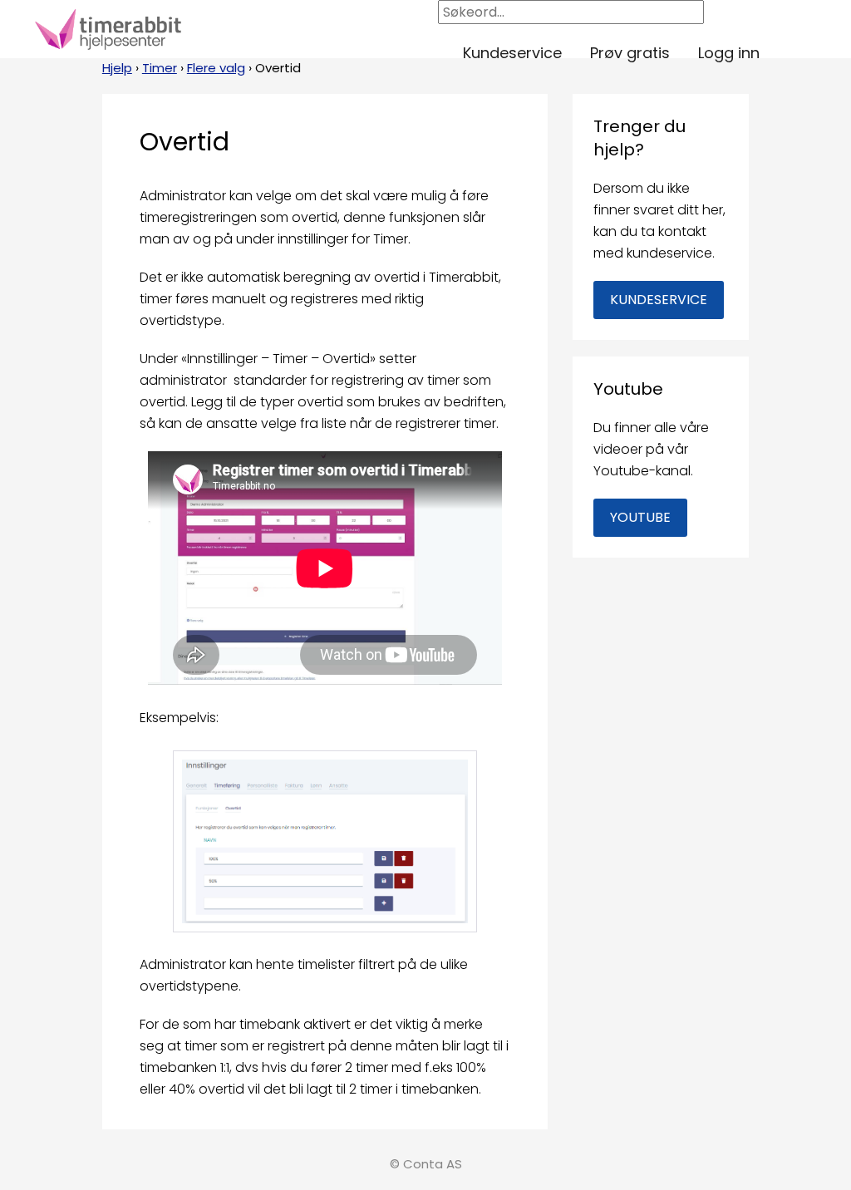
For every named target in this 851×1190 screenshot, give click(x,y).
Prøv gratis (630, 52)
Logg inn (729, 52)
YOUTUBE (640, 517)
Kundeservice (512, 52)
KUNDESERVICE (658, 299)
